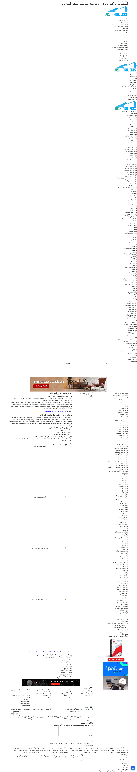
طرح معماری (133, 296)
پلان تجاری (134, 259)
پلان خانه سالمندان (132, 263)
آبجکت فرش (133, 132)
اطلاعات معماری (132, 332)
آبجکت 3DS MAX (67, 666)
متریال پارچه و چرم (132, 202)
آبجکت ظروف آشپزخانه (66, 670)
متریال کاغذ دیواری (132, 214)
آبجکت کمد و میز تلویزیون (130, 136)
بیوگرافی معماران (132, 328)
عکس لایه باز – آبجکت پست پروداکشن (127, 187)
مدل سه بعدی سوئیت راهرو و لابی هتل (127, 178)
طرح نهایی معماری (132, 297)
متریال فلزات (133, 210)
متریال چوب (134, 204)
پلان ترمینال (134, 261)
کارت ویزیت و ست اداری (130, 341)
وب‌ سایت (90, 741)
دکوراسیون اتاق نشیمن (131, 305)
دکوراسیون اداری (132, 307)
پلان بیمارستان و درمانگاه (130, 254)
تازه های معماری (132, 320)
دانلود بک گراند (133, 191)
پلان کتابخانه (134, 276)
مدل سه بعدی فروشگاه (131, 179)
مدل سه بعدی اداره (132, 172)
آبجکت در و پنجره (132, 130)
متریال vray (134, 197)
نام (92, 737)
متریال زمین (133, 206)
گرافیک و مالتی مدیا (132, 337)
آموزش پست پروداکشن (131, 233)
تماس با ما (125, 765)
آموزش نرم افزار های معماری (129, 218)
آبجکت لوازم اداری (132, 141)
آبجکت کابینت (133, 134)
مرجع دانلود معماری (112, 771)
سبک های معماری (132, 330)
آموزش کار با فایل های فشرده (120, 47)
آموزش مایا (134, 237)
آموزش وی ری (133, 221)
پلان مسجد (134, 282)
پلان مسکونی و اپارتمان (131, 284)
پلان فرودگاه (133, 275)
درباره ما (125, 767)
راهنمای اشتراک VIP (122, 45)
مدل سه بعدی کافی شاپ (130, 181)
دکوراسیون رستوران (131, 315)
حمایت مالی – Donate (122, 769)
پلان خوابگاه (134, 265)
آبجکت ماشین (133, 153)
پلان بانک (134, 252)
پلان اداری (134, 246)
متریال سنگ (134, 208)
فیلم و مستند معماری (131, 335)
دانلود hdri (134, 193)
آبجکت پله (134, 122)
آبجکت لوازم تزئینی (132, 145)
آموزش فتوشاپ (133, 231)
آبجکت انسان (133, 119)
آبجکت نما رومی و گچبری (130, 159)
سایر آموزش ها (133, 242)
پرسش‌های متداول (123, 56)
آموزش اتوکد (133, 223)
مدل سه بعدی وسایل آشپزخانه (64, 678)
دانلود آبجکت (124, 763)
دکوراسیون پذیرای (132, 309)
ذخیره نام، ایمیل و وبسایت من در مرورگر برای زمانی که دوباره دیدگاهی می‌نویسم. (70, 743)
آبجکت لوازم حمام (132, 147)
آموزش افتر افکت (132, 240)
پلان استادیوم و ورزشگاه (130, 248)
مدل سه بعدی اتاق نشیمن (130, 170)
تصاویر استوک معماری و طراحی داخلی (127, 339)
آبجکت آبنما (134, 113)
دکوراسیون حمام (132, 313)
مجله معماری (124, 35)
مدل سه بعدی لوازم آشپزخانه (64, 676)
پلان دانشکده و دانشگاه (131, 267)
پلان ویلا (135, 290)
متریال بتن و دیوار (132, 200)
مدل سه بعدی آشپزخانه (131, 166)
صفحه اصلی (125, 755)
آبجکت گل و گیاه (132, 138)
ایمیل (91, 739)
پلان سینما (134, 271)
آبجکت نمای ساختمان (131, 160)
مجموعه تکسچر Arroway (130, 195)
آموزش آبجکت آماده (122, 49)
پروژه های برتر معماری (131, 322)
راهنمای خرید (124, 43)
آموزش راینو (133, 229)
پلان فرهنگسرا (133, 273)
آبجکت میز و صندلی (132, 157)
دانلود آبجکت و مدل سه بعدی (129, 111)
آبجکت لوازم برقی (132, 143)
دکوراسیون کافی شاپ (131, 316)
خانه (127, 34)
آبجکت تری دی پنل (132, 128)
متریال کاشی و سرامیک (131, 212)
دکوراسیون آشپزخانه (131, 318)
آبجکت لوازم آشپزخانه (131, 139)
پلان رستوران (133, 269)
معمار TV (125, 39)
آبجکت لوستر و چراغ (131, 151)
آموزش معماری (133, 326)
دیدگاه (91, 735)
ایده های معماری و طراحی (130, 324)
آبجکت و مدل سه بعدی (66, 662)
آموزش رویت (133, 227)
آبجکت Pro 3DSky (67, 668)
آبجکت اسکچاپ (133, 117)
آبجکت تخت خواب (132, 126)
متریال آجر (134, 198)
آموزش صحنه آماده (123, 51)
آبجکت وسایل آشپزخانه (66, 674)
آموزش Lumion (133, 235)
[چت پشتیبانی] (133, 768)
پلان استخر (134, 250)
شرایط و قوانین (124, 54)
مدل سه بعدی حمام (132, 174)
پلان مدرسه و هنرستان (131, 280)
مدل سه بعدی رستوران (131, 176)
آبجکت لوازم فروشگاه (131, 149)
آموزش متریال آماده (122, 53)
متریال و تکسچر (133, 185)
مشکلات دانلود (124, 58)
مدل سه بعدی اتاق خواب (130, 168)
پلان (136, 244)
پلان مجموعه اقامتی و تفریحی (129, 278)
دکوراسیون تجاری (132, 311)
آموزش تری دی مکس (131, 219)
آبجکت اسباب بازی (132, 115)
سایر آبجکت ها (133, 162)
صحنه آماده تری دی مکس (130, 164)
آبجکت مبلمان (133, 155)
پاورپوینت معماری (132, 294)
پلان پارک (134, 256)
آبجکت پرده (134, 120)
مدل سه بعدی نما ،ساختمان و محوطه (127, 183)
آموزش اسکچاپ (132, 225)
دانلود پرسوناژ (133, 189)
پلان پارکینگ (134, 257)
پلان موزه (134, 286)
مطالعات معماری (132, 292)
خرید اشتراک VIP (123, 60)
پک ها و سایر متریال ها (131, 216)
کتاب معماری (133, 299)
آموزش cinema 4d (132, 238)
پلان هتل (135, 288)
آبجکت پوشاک (133, 124)
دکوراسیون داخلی (132, 301)
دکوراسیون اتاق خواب (131, 303)
